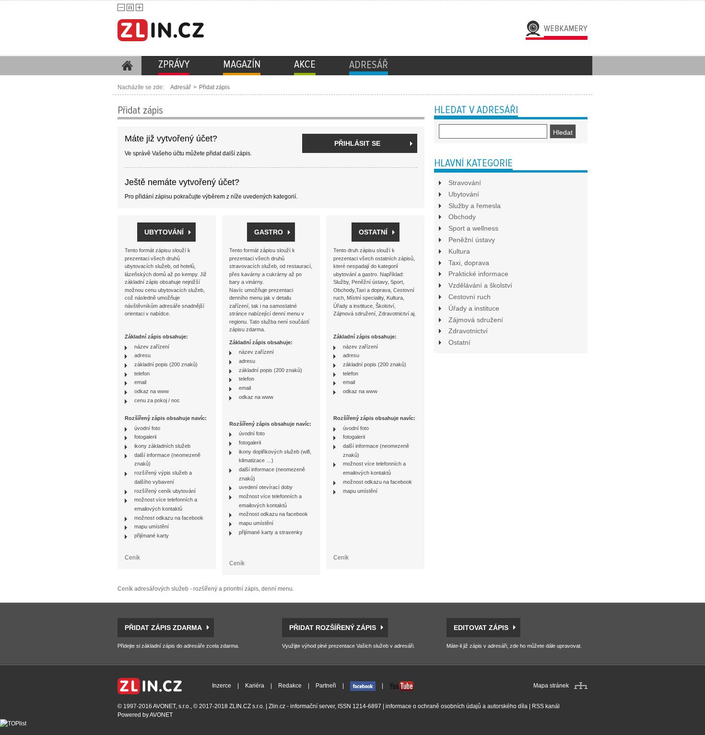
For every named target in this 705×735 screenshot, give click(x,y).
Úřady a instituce (473, 308)
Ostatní (459, 342)
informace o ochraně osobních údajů (433, 706)
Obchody (462, 217)
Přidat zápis (214, 87)
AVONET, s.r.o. (171, 706)
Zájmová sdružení (475, 320)
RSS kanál (546, 706)
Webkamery (566, 28)
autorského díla (507, 706)
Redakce (290, 685)
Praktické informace (478, 274)
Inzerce (221, 685)
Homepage (127, 65)
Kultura (459, 251)
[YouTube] (402, 685)
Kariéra (254, 685)
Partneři (326, 685)
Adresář (180, 87)
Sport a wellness (473, 228)
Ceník (132, 557)
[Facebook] (363, 685)
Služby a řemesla (474, 206)
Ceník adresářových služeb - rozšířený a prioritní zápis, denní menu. (206, 588)
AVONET (161, 715)
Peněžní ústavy (471, 240)
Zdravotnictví (468, 331)
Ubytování (463, 194)
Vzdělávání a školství (480, 285)
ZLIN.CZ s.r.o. (246, 706)
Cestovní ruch (469, 297)
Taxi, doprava (468, 263)
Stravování (464, 183)
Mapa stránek (551, 685)
